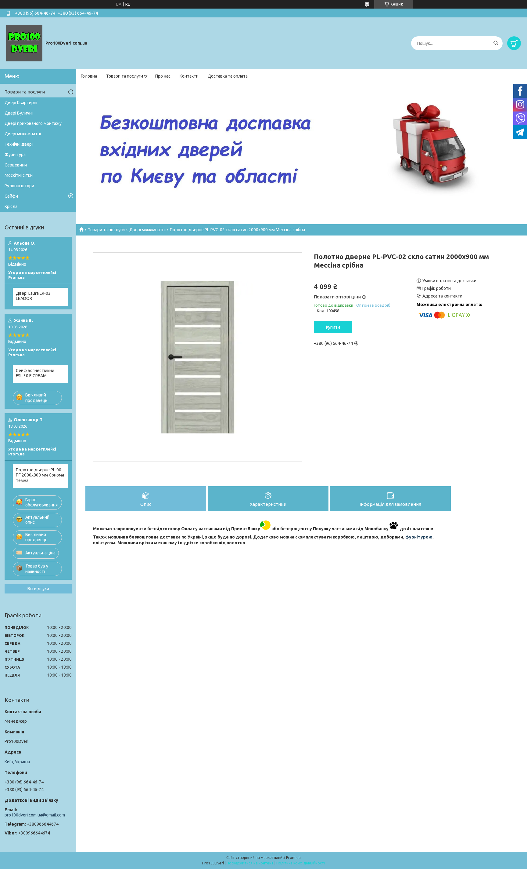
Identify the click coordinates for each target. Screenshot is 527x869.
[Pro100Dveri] (24, 43)
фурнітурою (418, 537)
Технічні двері (19, 144)
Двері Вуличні (19, 113)
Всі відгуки (38, 588)
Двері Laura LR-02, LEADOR (34, 296)
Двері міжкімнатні (147, 229)
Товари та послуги (124, 76)
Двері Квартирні (21, 102)
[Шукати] (496, 43)
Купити (333, 327)
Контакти (189, 76)
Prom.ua (293, 858)
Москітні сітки (19, 175)
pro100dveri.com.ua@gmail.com (35, 814)
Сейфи (11, 196)
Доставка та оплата (228, 76)
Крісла (11, 206)
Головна (89, 76)
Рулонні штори (19, 185)
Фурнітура (15, 154)
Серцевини (16, 164)
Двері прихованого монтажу (33, 123)
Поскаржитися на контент (250, 863)
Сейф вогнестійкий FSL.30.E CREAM (35, 373)
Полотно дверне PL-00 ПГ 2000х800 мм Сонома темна (40, 475)
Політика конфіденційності (300, 863)
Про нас (162, 76)
